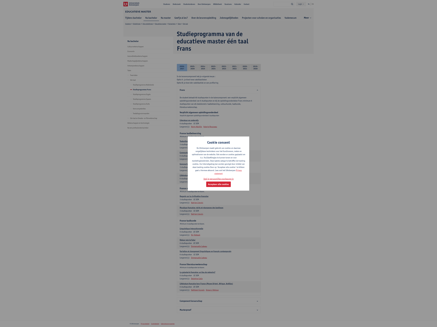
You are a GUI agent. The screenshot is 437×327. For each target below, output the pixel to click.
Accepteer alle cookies (218, 184)
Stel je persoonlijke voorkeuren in (218, 178)
